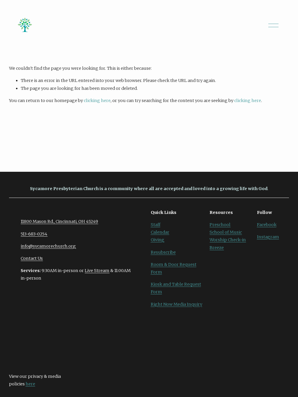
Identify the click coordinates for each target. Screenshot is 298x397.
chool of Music (227, 232)
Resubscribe (163, 252)
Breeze (217, 247)
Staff (155, 224)
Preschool (220, 224)
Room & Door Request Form (173, 268)
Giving (157, 239)
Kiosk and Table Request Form (176, 288)
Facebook (266, 224)
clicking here (97, 100)
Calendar (160, 232)
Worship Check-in (228, 239)
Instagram (268, 236)
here (30, 384)
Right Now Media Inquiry (176, 304)
